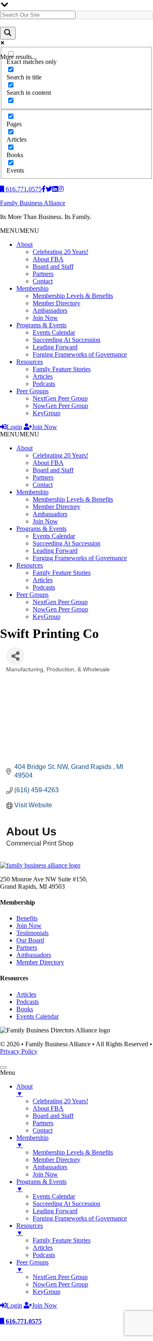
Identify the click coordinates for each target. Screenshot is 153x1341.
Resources (29, 361)
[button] (19, 230)
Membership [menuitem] (32, 1141)
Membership (32, 288)
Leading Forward (55, 347)
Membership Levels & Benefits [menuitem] (73, 1152)
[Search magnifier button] (8, 33)
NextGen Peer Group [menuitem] (60, 1276)
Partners (43, 273)
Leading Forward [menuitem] (55, 1210)
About (24, 244)
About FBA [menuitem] (48, 1108)
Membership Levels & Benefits (73, 295)
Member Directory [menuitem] (56, 1159)
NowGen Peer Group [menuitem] (60, 1284)
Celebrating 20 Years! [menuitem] (60, 1101)
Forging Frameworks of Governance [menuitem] (80, 1218)
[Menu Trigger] (3, 1067)
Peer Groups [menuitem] (32, 1266)
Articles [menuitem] (43, 1247)
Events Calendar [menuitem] (54, 1196)
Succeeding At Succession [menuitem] (66, 1203)
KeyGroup (46, 413)
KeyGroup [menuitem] (46, 1291)
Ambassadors (50, 310)
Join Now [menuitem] (45, 1174)
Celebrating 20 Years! (60, 251)
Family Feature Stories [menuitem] (62, 1240)
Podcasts (44, 383)
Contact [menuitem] (43, 1130)
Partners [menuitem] (43, 1123)
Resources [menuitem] (29, 1229)
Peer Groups (32, 391)
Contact (43, 281)
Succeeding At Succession (66, 339)
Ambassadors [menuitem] (50, 1167)
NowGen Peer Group (60, 405)
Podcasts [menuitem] (44, 1254)
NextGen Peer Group (60, 398)
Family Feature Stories (62, 369)
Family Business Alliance (32, 202)
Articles (43, 376)
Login (14, 426)
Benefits (27, 918)
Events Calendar (54, 332)
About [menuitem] (24, 1090)
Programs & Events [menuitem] (41, 1185)
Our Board (30, 940)
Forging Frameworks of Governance (80, 354)
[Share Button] (15, 656)
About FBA (48, 259)
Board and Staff (53, 266)
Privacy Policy (19, 1051)
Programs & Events (41, 325)
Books (24, 1009)
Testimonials (32, 932)
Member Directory (56, 303)
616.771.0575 (23, 1321)
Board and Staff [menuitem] (53, 1115)
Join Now (45, 317)
